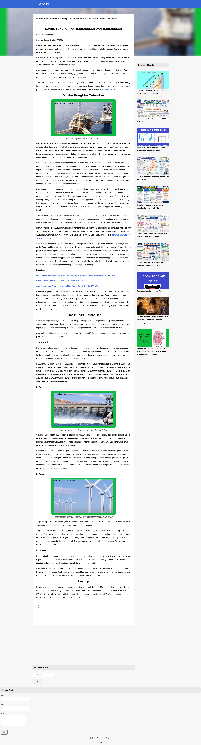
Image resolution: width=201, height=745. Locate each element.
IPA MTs (42, 4)
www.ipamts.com (109, 90)
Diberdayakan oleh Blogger (102, 738)
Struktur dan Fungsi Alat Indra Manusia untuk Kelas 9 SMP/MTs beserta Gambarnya (152, 320)
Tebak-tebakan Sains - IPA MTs (149, 291)
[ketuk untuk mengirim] (4, 732)
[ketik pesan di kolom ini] (13, 727)
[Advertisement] (83, 645)
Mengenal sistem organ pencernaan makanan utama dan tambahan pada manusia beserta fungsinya (151, 351)
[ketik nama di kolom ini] (16, 699)
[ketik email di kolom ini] (16, 708)
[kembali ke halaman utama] (32, 4)
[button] (37, 606)
